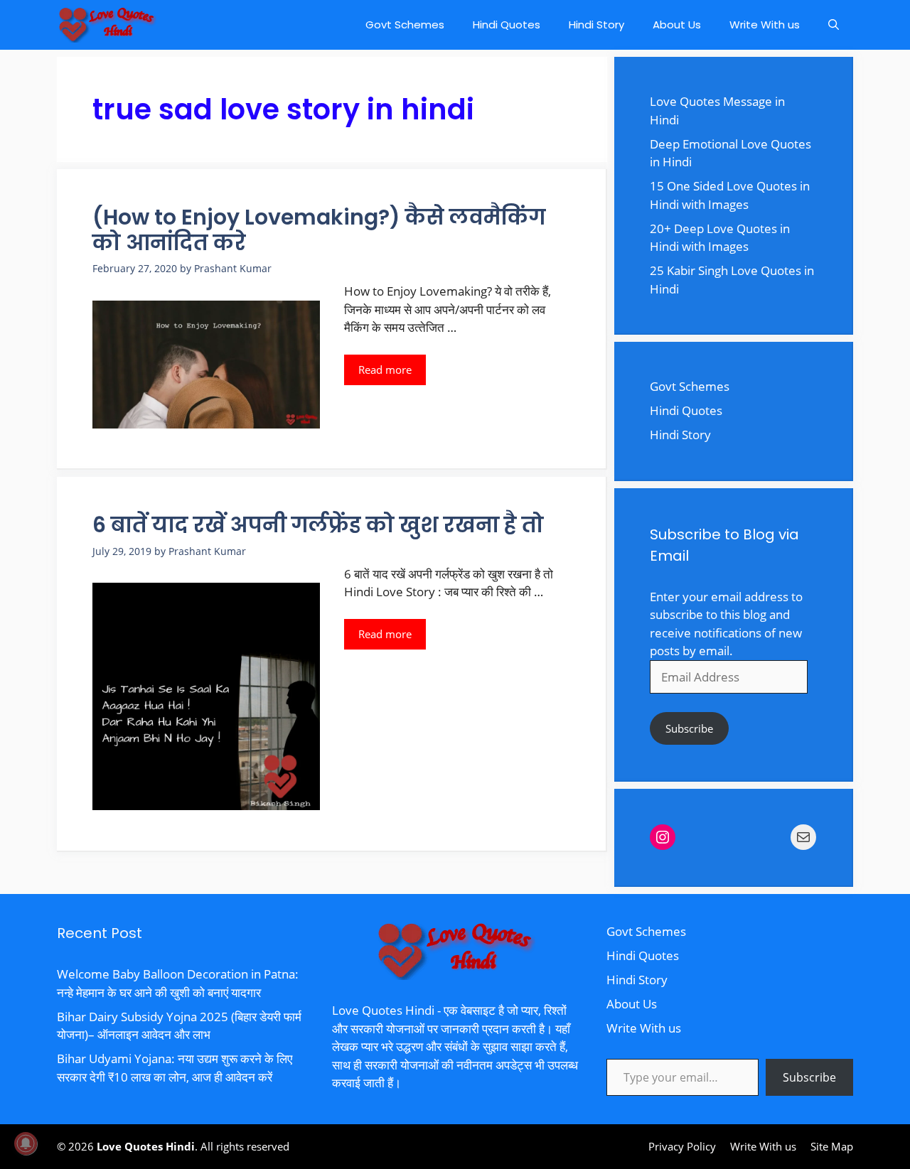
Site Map (831, 1146)
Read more (385, 369)
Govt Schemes (404, 24)
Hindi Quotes (506, 24)
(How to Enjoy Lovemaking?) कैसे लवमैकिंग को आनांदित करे (319, 230)
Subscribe (689, 728)
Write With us (764, 24)
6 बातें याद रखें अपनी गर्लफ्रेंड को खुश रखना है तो (318, 525)
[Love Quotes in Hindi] (106, 25)
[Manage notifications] (25, 1143)
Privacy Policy (682, 1146)
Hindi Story (596, 24)
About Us (677, 24)
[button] (833, 25)
